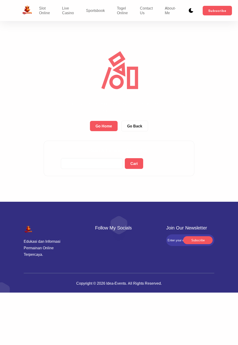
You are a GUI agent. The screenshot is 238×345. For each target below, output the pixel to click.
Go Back (134, 126)
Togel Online (122, 10)
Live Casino (68, 10)
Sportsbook (95, 10)
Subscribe (217, 11)
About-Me (170, 10)
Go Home (104, 126)
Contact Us (146, 10)
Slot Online (44, 10)
